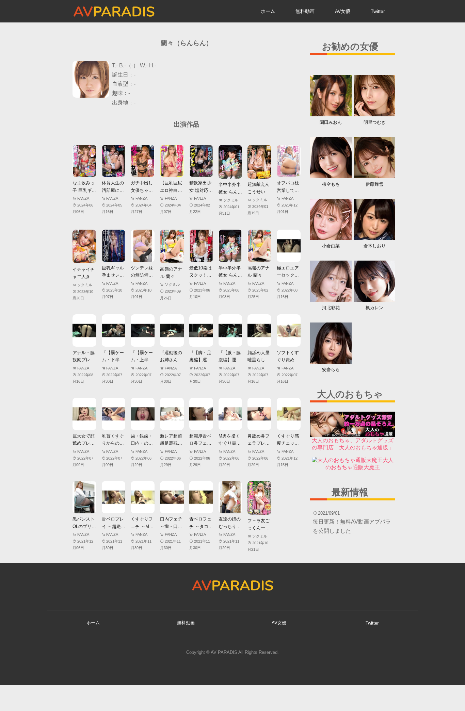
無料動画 (305, 11)
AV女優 (342, 11)
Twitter (378, 11)
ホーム (268, 11)
